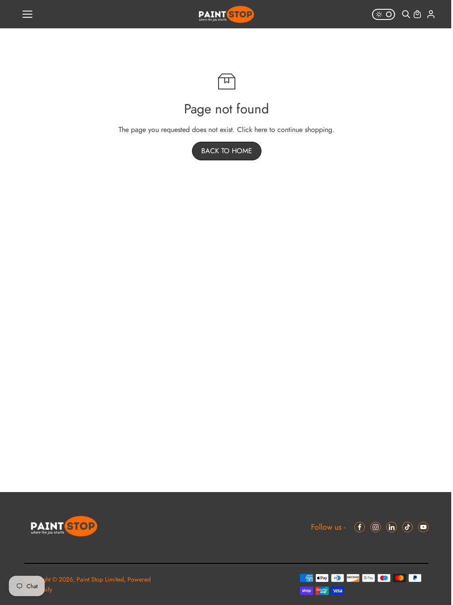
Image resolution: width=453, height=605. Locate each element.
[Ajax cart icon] (417, 14)
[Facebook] (359, 527)
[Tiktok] (407, 527)
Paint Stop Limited (100, 579)
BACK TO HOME (226, 151)
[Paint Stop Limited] (226, 14)
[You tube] (423, 527)
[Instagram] (375, 527)
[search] (406, 14)
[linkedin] (391, 527)
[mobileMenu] (27, 14)
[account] (430, 14)
